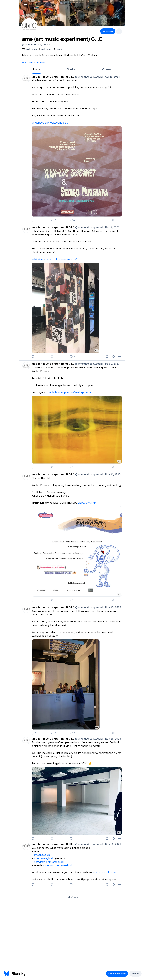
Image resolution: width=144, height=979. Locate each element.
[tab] (36, 69)
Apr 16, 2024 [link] (112, 76)
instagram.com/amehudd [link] (49, 862)
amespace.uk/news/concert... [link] (50, 122)
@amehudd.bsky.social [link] (88, 76)
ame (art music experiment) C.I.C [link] (53, 76)
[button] (25, 4)
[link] (29, 49)
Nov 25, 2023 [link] (112, 607)
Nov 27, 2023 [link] (112, 474)
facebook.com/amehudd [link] (58, 865)
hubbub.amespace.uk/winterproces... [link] (70, 392)
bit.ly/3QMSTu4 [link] (87, 502)
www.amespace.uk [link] (33, 62)
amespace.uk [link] (42, 855)
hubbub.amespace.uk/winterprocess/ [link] (54, 259)
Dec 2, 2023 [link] (112, 363)
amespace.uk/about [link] (105, 872)
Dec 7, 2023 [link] (111, 227)
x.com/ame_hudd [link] (44, 858)
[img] (72, 13)
